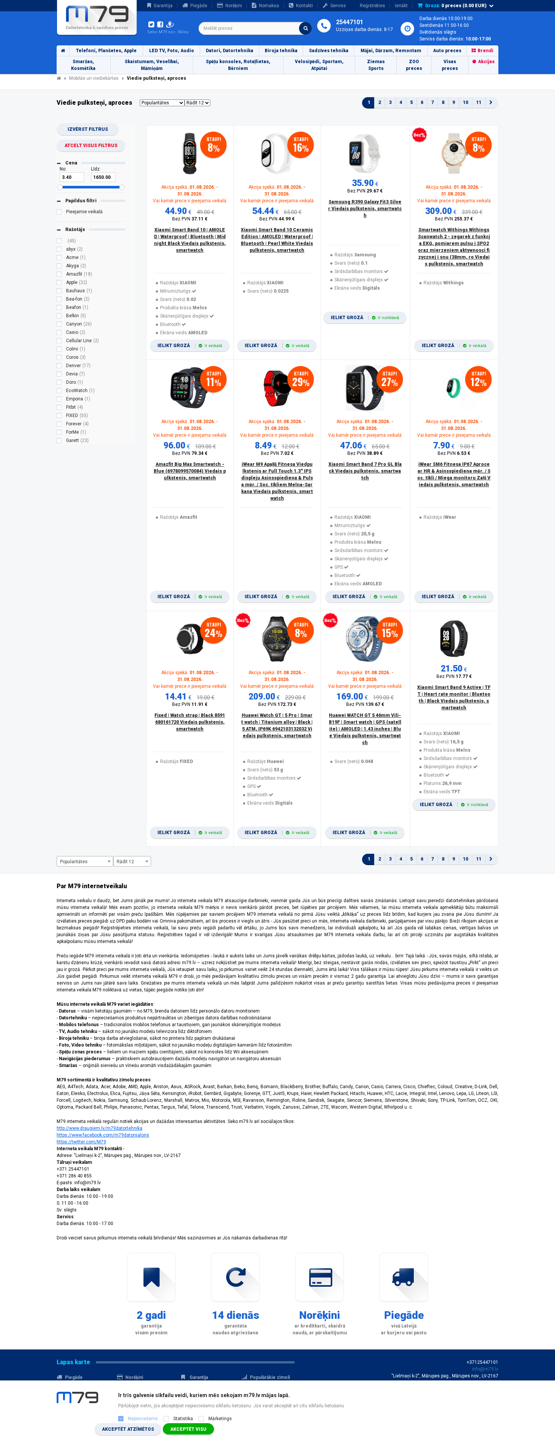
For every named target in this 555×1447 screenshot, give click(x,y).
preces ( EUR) (456, 5)
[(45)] (59, 242)
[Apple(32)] (59, 283)
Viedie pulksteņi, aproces (156, 78)
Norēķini (233, 5)
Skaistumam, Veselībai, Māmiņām (152, 65)
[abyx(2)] (59, 250)
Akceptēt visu (188, 1429)
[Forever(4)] (59, 425)
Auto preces (447, 50)
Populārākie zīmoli (270, 1377)
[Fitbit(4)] (59, 408)
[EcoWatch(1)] (59, 391)
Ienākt (401, 5)
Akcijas (486, 61)
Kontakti (304, 5)
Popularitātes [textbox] (74, 861)
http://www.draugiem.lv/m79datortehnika (99, 1128)
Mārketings (220, 1418)
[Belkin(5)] (59, 317)
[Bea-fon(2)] (59, 300)
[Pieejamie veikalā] (59, 213)
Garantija (163, 5)
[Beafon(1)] (59, 308)
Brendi (485, 50)
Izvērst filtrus (88, 129)
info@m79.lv (485, 1369)
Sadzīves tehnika (328, 50)
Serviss (338, 5)
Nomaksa (269, 5)
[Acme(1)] (59, 258)
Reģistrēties (372, 5)
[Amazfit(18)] (59, 275)
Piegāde (198, 5)
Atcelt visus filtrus (91, 145)
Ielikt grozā (189, 345)
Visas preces (450, 65)
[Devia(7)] (59, 375)
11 (478, 102)
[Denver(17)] (59, 367)
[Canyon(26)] (59, 325)
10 (465, 102)
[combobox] (255, 28)
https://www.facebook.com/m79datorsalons (103, 1135)
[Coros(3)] (59, 358)
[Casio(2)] (59, 333)
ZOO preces (414, 65)
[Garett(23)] (59, 441)
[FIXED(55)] (59, 416)
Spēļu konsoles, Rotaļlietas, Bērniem (238, 65)
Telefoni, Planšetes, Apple (106, 50)
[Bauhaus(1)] (59, 292)
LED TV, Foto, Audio (171, 50)
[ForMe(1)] (59, 433)
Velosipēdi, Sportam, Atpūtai (319, 65)
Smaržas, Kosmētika (83, 65)
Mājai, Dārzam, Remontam (391, 50)
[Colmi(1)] (59, 350)
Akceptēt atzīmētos (128, 1429)
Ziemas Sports (376, 65)
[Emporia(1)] (59, 400)
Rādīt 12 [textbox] (125, 861)
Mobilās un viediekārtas (94, 78)
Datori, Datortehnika (229, 50)
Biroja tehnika (281, 50)
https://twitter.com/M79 (81, 1142)
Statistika (183, 1418)
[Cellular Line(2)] (59, 342)
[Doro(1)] (59, 383)
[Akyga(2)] (59, 267)
